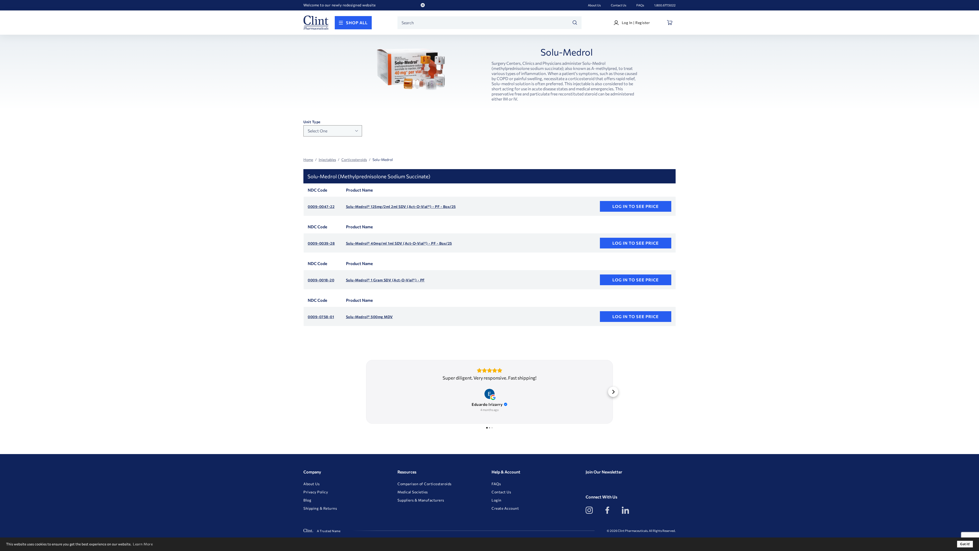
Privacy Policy (315, 492)
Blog (307, 500)
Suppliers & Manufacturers (420, 500)
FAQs (640, 5)
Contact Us (618, 5)
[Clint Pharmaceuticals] (316, 23)
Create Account (505, 508)
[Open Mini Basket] (670, 22)
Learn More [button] (143, 544)
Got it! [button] (965, 544)
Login (496, 500)
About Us (594, 5)
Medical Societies (412, 492)
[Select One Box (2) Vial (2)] (332, 130)
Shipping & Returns (320, 508)
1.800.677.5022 (665, 5)
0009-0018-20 (321, 280)
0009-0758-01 (321, 317)
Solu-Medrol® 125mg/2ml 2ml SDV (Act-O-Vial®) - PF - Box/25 (401, 206)
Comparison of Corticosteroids (424, 484)
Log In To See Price (635, 206)
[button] (366, 392)
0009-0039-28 (321, 243)
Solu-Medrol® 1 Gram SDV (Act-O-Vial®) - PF (385, 280)
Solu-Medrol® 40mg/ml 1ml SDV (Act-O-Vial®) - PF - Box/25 (399, 243)
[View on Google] (489, 394)
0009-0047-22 (321, 206)
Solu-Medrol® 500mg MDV (369, 317)
